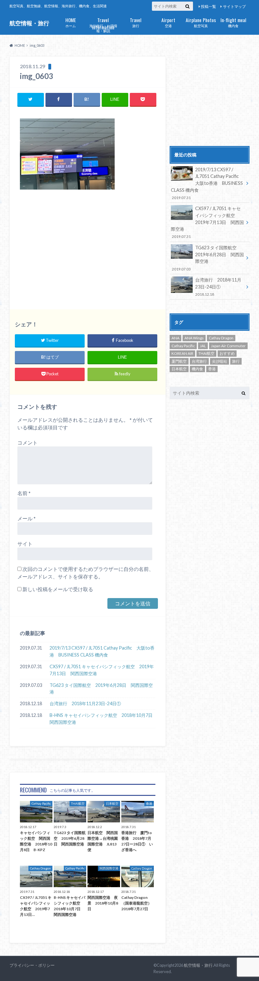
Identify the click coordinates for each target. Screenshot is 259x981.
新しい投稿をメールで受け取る (57, 589)
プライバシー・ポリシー (32, 965)
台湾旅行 (199, 361)
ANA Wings (194, 338)
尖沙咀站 (219, 361)
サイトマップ (234, 6)
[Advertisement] (87, 249)
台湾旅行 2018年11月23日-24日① (85, 703)
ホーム (70, 21)
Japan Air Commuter (228, 345)
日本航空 (179, 368)
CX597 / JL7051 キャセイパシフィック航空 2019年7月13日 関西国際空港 (102, 670)
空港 (168, 21)
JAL (203, 345)
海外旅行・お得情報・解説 (103, 24)
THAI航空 (206, 353)
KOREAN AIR (182, 353)
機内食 (233, 21)
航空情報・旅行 (29, 23)
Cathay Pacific (183, 345)
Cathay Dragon (221, 338)
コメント (27, 442)
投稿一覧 (208, 6)
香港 (212, 368)
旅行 (136, 21)
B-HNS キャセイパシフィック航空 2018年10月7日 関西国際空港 (102, 718)
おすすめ (227, 353)
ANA (175, 338)
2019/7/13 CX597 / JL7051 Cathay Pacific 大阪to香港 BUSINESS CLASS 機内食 (102, 651)
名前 (24, 493)
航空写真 (201, 21)
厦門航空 (179, 361)
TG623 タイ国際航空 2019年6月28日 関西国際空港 (101, 688)
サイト (25, 544)
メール (26, 518)
